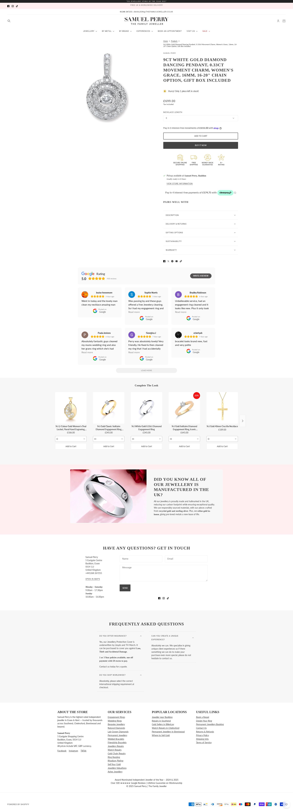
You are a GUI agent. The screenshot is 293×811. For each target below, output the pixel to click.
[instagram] (12, 6)
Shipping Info (202, 739)
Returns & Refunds (205, 731)
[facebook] (8, 6)
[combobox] (71, 439)
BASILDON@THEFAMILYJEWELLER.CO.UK (153, 12)
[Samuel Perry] (146, 21)
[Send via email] (176, 261)
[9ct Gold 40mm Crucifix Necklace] (222, 408)
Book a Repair (202, 717)
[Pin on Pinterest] (172, 261)
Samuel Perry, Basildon (195, 176)
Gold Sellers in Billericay (163, 724)
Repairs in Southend (161, 720)
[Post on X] (168, 261)
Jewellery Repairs (116, 746)
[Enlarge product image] (106, 87)
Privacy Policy (202, 735)
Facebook (61, 750)
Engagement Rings (116, 717)
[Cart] (284, 21)
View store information (180, 184)
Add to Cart (70, 446)
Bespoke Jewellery (116, 724)
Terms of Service (204, 742)
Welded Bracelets (116, 739)
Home (165, 41)
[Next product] (243, 421)
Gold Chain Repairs (117, 753)
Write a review (200, 276)
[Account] (278, 21)
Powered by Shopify (18, 804)
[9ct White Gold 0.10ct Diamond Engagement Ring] (146, 408)
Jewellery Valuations (117, 768)
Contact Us (201, 728)
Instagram (73, 750)
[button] (181, 261)
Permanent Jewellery (117, 735)
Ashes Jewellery (115, 771)
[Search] (9, 21)
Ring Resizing (114, 757)
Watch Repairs (114, 750)
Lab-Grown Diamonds (118, 731)
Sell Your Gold (114, 764)
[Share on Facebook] (164, 261)
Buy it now (200, 145)
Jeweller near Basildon (162, 717)
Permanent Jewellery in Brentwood (168, 731)
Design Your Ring (204, 720)
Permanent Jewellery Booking (210, 724)
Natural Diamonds (116, 728)
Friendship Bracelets (117, 742)
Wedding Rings (115, 720)
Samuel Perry (169, 53)
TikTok (83, 750)
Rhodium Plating (115, 760)
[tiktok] (17, 6)
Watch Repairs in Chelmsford (165, 728)
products (174, 41)
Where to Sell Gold (161, 735)
